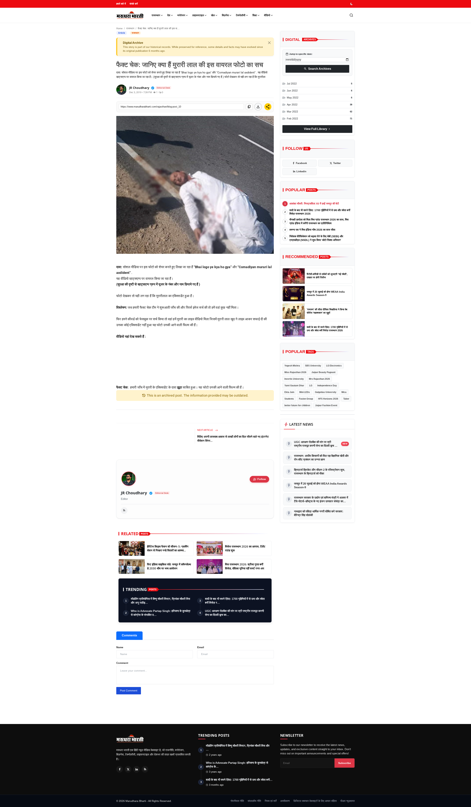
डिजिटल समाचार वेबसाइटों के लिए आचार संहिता (315, 800)
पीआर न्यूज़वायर (347, 800)
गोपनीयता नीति (237, 800)
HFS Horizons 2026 (328, 399)
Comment (122, 662)
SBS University (313, 365)
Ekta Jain (289, 392)
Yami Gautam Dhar (294, 385)
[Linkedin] (136, 769)
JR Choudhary (134, 493)
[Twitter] (128, 769)
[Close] (269, 43)
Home (119, 28)
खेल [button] (213, 15)
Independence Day (327, 385)
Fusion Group (306, 399)
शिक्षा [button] (254, 15)
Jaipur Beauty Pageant (323, 372)
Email (200, 647)
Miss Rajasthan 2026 (295, 372)
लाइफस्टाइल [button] (198, 15)
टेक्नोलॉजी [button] (240, 15)
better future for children (297, 405)
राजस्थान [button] (156, 15)
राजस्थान (130, 28)
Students (289, 399)
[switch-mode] (352, 4)
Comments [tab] (129, 635)
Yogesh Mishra (292, 365)
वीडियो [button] (267, 15)
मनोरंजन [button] (181, 15)
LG (310, 385)
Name (119, 647)
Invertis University (294, 379)
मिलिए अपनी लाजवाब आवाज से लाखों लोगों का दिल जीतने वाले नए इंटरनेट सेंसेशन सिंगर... (233, 438)
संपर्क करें (134, 3)
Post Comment (128, 690)
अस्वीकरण (285, 800)
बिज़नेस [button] (225, 15)
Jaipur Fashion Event (326, 405)
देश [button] (168, 15)
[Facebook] (119, 769)
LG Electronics (334, 365)
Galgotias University (325, 392)
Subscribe (344, 763)
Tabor (346, 399)
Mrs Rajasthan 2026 (319, 379)
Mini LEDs (304, 392)
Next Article (205, 430)
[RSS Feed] (124, 510)
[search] (351, 15)
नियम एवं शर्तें (271, 800)
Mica (343, 392)
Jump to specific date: (299, 54)
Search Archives (317, 69)
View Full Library (317, 129)
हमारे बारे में (121, 3)
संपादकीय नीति (254, 800)
